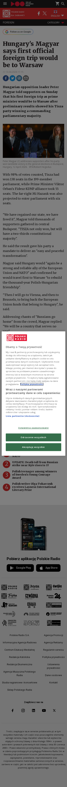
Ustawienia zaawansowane (33, 428)
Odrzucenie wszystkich (33, 437)
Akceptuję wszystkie (33, 447)
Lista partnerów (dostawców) (22, 416)
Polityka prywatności (32, 384)
